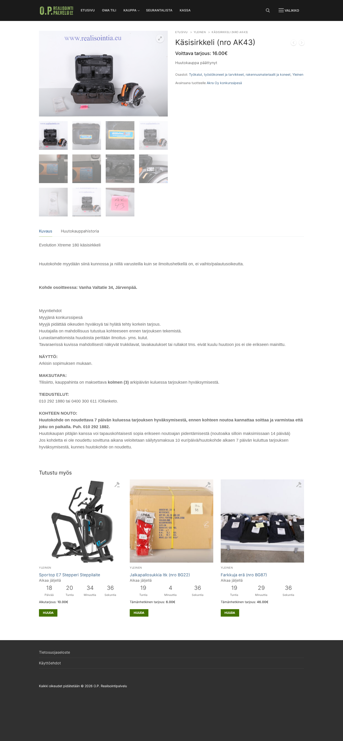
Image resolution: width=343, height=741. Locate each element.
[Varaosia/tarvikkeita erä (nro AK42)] (293, 43)
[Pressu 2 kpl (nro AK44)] (301, 43)
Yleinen (200, 32)
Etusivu (181, 32)
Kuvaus (45, 231)
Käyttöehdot (50, 663)
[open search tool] (268, 10)
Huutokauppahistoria (80, 231)
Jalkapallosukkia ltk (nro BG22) (160, 574)
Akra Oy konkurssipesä (224, 83)
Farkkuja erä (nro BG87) (244, 574)
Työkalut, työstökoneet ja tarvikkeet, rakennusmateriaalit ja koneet (239, 74)
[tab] (45, 231)
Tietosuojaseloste (54, 652)
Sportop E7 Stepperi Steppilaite (69, 574)
